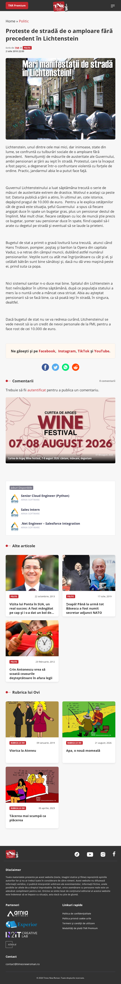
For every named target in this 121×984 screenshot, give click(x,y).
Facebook (47, 351)
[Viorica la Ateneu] (32, 732)
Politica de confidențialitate (76, 913)
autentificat (36, 390)
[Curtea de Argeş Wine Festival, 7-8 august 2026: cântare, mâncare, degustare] (60, 430)
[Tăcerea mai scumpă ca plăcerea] (32, 797)
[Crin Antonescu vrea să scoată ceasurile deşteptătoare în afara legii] (32, 651)
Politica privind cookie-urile (76, 918)
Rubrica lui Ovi (18, 742)
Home (10, 21)
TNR (17, 47)
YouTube (101, 351)
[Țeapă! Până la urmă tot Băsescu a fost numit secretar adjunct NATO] (88, 585)
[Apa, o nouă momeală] (88, 732)
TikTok (83, 351)
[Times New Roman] (60, 6)
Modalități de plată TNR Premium (80, 928)
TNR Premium (17, 5)
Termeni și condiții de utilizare (78, 923)
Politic (24, 21)
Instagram (67, 351)
